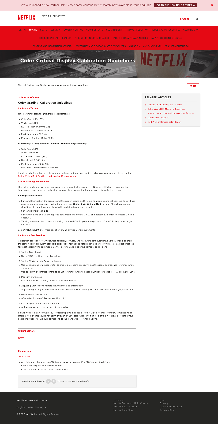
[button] (48, 381)
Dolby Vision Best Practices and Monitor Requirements (47, 176)
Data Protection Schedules (166, 38)
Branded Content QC (177, 46)
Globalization (191, 30)
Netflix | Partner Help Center (32, 85)
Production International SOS (92, 38)
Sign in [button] (184, 19)
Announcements (152, 46)
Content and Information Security (52, 46)
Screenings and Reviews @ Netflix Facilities (101, 46)
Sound (43, 30)
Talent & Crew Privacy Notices (130, 38)
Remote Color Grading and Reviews (165, 105)
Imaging (33, 30)
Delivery (55, 30)
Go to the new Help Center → (175, 5)
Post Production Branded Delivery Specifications (171, 113)
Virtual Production (137, 30)
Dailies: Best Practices (158, 118)
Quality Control (73, 30)
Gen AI (22, 30)
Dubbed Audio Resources (165, 30)
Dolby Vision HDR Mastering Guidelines (166, 109)
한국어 (21, 338)
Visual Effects (94, 30)
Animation (134, 46)
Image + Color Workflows (75, 85)
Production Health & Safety (55, 38)
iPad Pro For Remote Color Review (164, 122)
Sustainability (114, 30)
